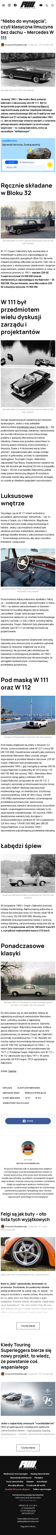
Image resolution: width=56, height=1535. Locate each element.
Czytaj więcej (28, 1325)
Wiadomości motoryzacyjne (16, 1474)
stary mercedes (11, 1098)
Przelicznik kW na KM (36, 1485)
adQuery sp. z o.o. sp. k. (28, 1505)
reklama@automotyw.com (28, 1518)
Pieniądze (38, 1478)
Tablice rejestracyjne (42, 1489)
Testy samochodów (14, 1482)
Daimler (12, 1071)
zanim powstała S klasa (16, 1103)
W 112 (38, 1098)
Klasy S (45, 106)
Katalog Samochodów (40, 1474)
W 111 (27, 1098)
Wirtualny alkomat (16, 1485)
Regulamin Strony (28, 1526)
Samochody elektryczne (21, 1478)
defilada (7, 1088)
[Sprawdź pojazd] (50, 165)
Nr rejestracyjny (27, 162)
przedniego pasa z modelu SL (33, 427)
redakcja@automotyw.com (28, 1521)
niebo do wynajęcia (35, 1093)
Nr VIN (11, 162)
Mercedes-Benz (11, 1093)
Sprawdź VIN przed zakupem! (17, 1489)
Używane (30, 1482)
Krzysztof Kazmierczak (28, 1163)
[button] (3, 5)
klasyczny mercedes (28, 1088)
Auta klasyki (42, 1482)
